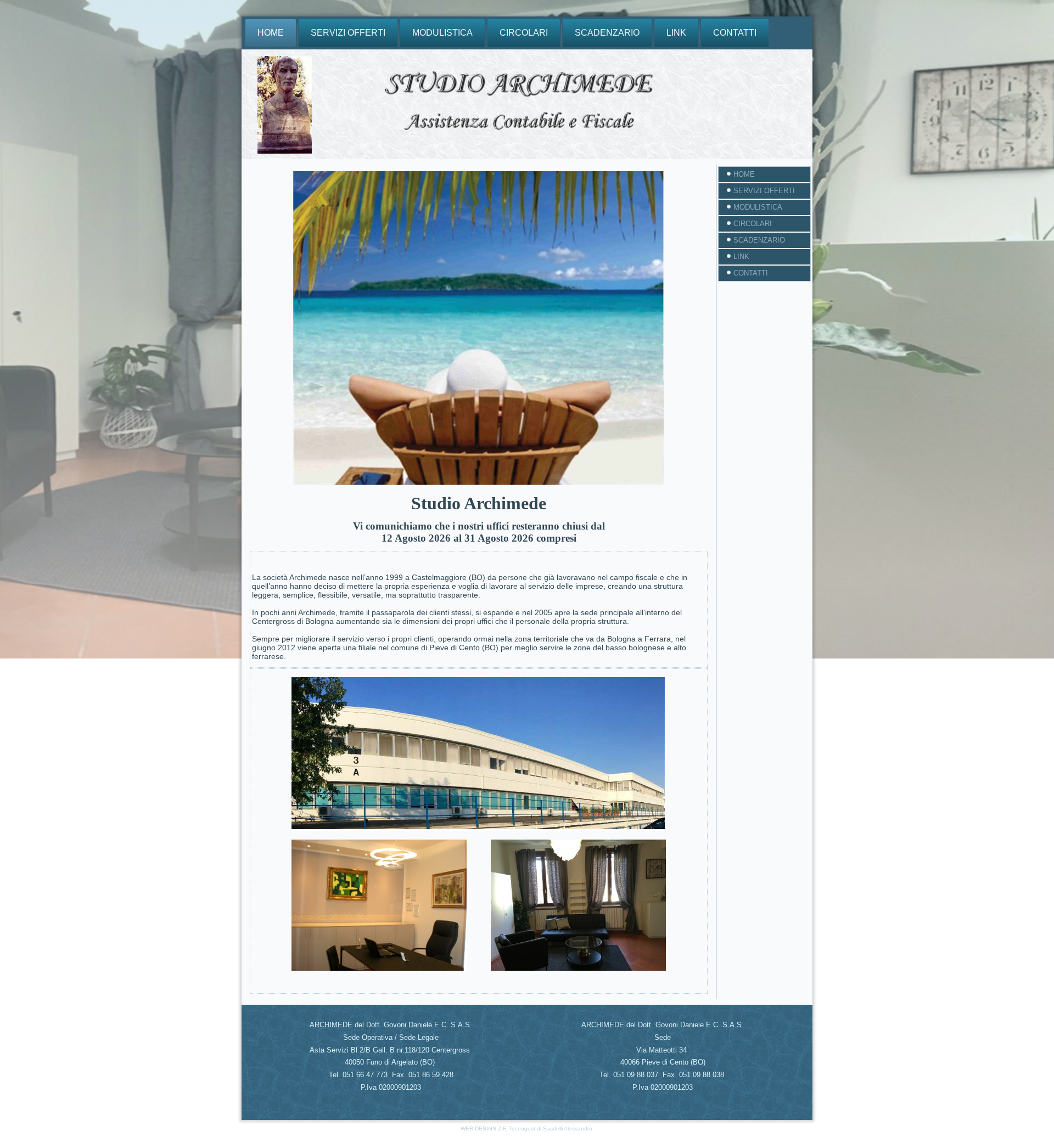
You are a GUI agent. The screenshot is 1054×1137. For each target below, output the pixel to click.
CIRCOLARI (524, 32)
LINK (676, 32)
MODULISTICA (442, 32)
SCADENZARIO (607, 32)
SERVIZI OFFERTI (348, 32)
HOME (270, 32)
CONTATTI (734, 32)
